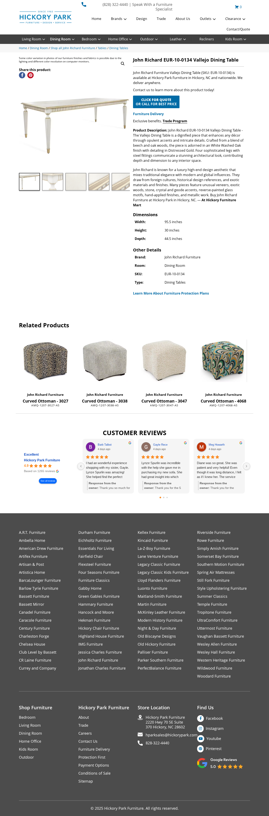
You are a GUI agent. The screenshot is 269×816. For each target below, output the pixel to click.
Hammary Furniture (95, 604)
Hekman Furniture (94, 620)
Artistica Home (32, 572)
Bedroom (89, 39)
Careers (85, 733)
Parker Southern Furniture (160, 660)
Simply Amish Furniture (218, 548)
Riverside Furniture (214, 532)
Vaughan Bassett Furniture (220, 636)
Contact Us (88, 741)
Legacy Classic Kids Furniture (163, 572)
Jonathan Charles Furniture (102, 668)
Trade (161, 18)
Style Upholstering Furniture (222, 588)
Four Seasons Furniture (98, 572)
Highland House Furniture (101, 636)
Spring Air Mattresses (216, 572)
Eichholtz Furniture (95, 540)
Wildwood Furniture (214, 668)
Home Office (118, 39)
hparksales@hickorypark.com (172, 735)
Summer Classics (212, 596)
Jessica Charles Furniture (100, 652)
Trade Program (175, 121)
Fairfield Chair (90, 556)
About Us (182, 18)
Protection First (91, 757)
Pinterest (214, 748)
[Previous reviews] (80, 466)
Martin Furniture (152, 604)
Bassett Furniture (34, 596)
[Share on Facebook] (22, 75)
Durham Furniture (94, 532)
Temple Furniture (212, 604)
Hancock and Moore (96, 612)
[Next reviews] (246, 466)
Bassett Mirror (31, 604)
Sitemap (85, 781)
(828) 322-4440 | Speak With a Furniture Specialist (137, 6)
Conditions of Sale (94, 773)
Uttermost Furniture (214, 628)
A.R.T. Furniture (32, 532)
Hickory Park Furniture (42, 460)
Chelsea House (32, 644)
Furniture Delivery (148, 114)
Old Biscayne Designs (157, 636)
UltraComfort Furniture (217, 620)
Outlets (205, 18)
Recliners (206, 39)
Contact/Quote (238, 29)
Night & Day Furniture (157, 628)
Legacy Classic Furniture (159, 564)
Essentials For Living (96, 548)
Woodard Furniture (214, 676)
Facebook (214, 718)
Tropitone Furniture (214, 612)
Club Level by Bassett (37, 652)
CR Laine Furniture (35, 660)
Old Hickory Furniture (156, 644)
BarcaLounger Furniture (40, 580)
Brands (116, 18)
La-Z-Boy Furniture (154, 548)
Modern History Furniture (160, 620)
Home (96, 18)
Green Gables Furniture (99, 596)
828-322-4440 (157, 743)
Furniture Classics (94, 580)
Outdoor (147, 39)
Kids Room (233, 39)
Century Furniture (34, 628)
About (83, 717)
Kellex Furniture (151, 532)
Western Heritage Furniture (221, 660)
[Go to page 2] (167, 497)
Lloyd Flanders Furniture (159, 580)
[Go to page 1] (164, 497)
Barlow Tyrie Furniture (38, 588)
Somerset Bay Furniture (218, 556)
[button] (123, 63)
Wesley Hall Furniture (216, 652)
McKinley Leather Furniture (161, 612)
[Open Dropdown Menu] (125, 19)
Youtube (213, 738)
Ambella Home (32, 540)
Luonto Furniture (152, 588)
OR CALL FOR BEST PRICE (156, 101)
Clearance (233, 18)
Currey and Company (37, 668)
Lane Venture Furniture (158, 556)
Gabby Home (90, 588)
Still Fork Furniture (213, 580)
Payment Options (93, 765)
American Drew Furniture (41, 548)
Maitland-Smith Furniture (160, 596)
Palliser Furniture (153, 652)
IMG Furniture (90, 644)
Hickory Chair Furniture (98, 628)
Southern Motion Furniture (220, 564)
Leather (176, 39)
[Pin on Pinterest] (30, 75)
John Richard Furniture (45, 394)
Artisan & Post (31, 564)
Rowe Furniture (210, 540)
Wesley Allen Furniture (217, 644)
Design (141, 18)
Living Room (31, 39)
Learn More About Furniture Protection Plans (171, 293)
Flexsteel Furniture (94, 564)
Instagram (215, 728)
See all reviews (48, 481)
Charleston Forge (34, 636)
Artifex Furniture (33, 556)
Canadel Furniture (34, 612)
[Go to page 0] (160, 498)
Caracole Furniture (35, 620)
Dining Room (60, 39)
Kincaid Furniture (153, 540)
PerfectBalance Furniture (159, 668)
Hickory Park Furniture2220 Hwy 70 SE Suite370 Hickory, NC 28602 (165, 722)
